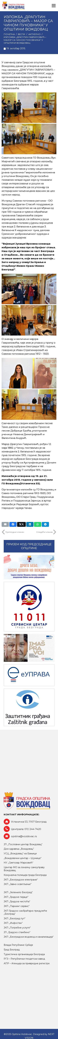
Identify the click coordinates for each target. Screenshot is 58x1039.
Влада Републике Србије (18, 945)
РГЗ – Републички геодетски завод (24, 958)
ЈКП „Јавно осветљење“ (17, 884)
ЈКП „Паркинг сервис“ (16, 906)
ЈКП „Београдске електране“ (21, 879)
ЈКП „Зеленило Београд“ (18, 892)
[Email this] (5, 524)
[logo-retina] (13, 6)
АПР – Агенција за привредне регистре (27, 963)
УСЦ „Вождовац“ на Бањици (20, 853)
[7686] (29, 567)
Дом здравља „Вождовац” (19, 848)
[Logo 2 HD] (29, 707)
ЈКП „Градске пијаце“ (16, 897)
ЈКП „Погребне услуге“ (17, 927)
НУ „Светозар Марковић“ (18, 862)
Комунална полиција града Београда (25, 875)
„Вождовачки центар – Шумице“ (22, 858)
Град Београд (12, 949)
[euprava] (29, 675)
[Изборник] (54, 6)
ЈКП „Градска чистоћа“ (17, 901)
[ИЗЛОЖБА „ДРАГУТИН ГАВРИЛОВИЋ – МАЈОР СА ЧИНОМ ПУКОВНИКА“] (29, 107)
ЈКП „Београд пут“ (14, 918)
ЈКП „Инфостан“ (13, 923)
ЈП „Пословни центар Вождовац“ (23, 844)
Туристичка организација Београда (24, 954)
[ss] (29, 606)
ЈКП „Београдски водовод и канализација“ (28, 936)
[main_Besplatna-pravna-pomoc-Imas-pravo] (29, 648)
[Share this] (13, 524)
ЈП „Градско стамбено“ (17, 932)
